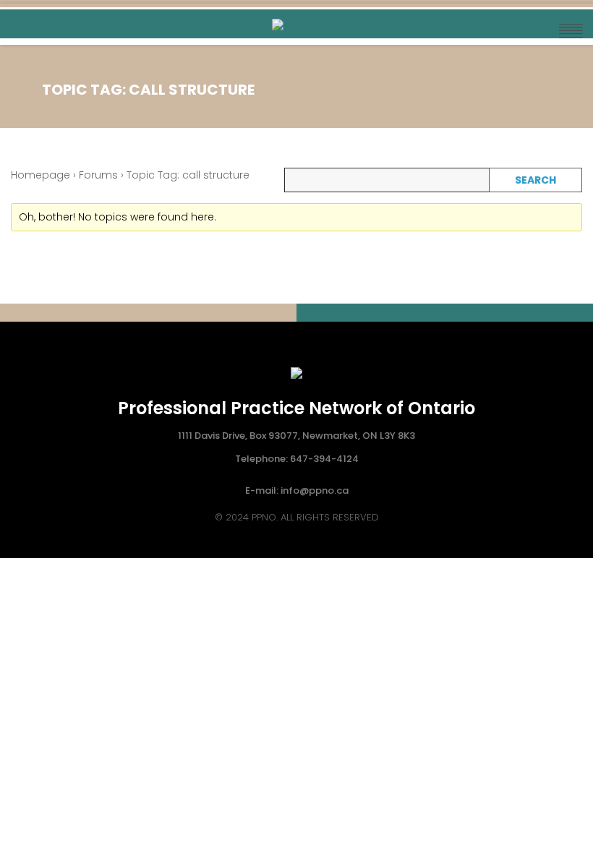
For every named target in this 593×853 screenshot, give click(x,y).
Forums (98, 175)
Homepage (40, 175)
